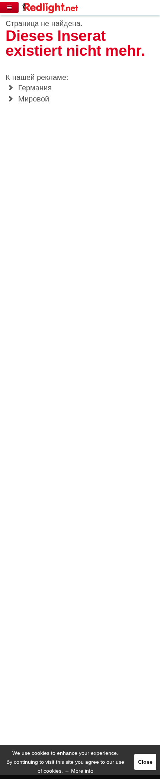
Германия (34, 88)
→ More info (78, 771)
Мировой (32, 99)
